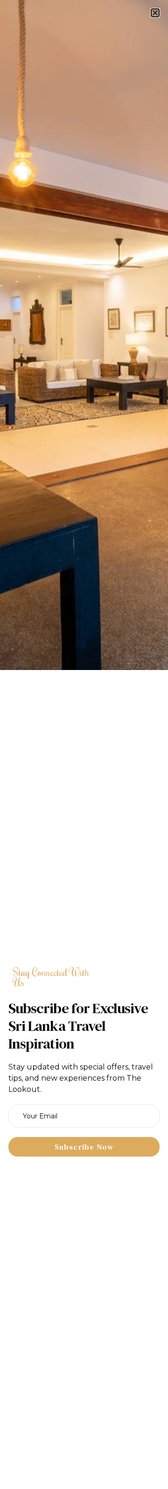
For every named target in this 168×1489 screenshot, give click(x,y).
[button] (155, 12)
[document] (84, 744)
